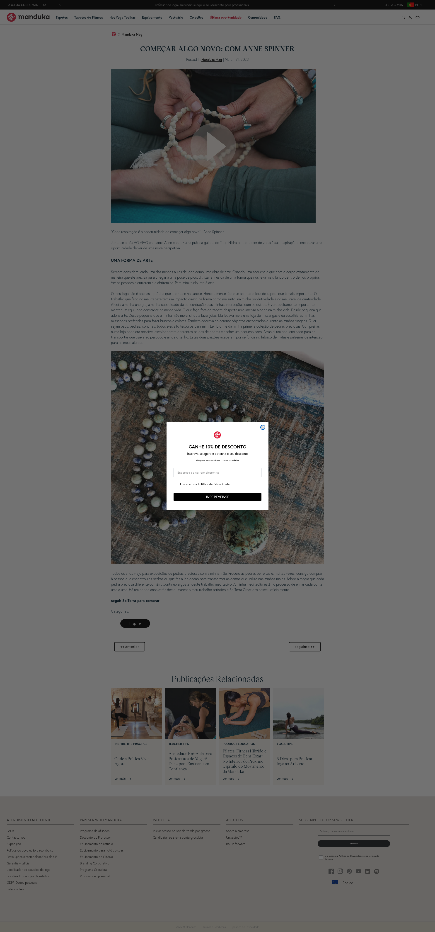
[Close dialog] (263, 427)
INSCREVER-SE (217, 496)
